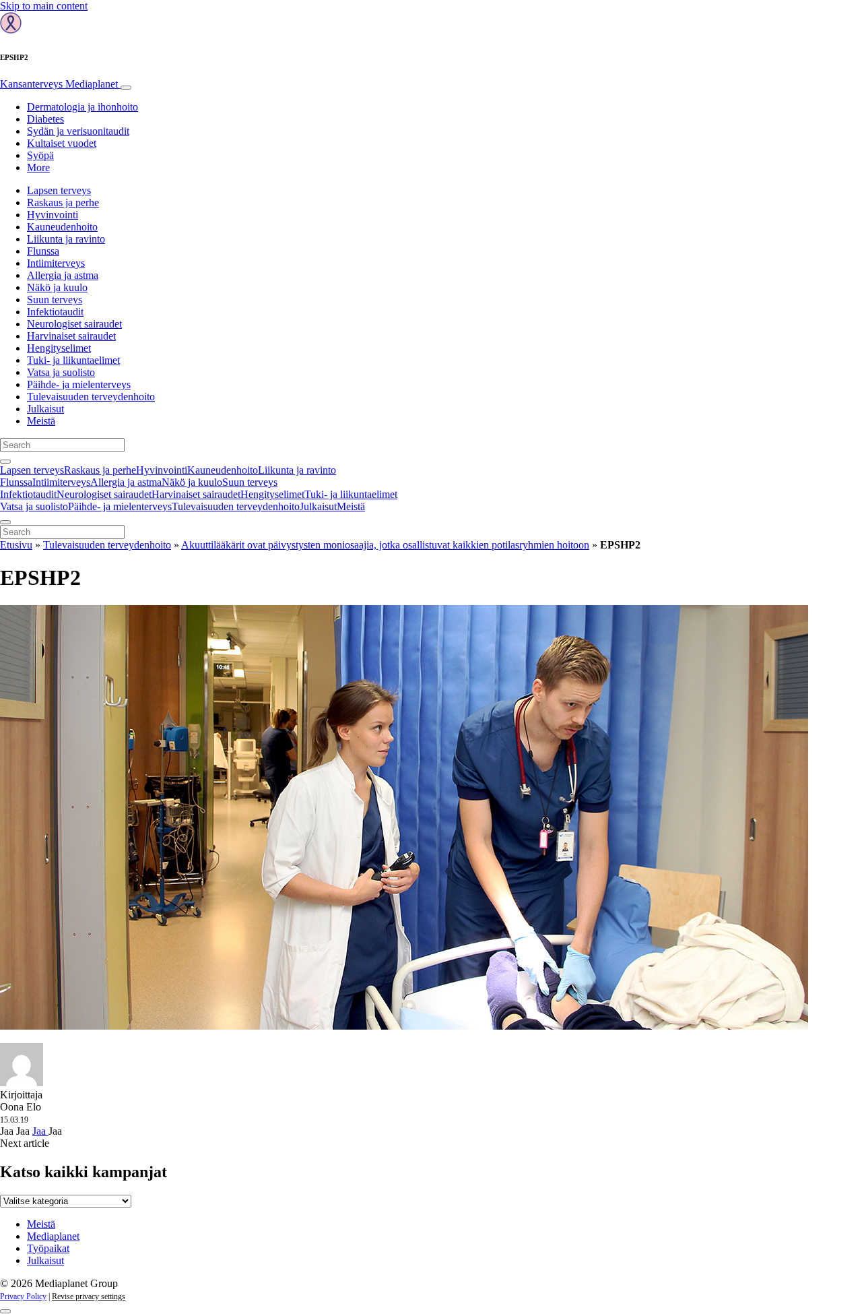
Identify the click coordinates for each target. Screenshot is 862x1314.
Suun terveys (54, 299)
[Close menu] (5, 522)
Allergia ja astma (62, 275)
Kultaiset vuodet (61, 143)
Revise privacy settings (88, 1296)
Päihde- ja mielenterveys (79, 384)
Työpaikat (48, 1248)
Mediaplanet (53, 1236)
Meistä (41, 421)
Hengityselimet (59, 348)
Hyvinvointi (52, 214)
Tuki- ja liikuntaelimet (73, 360)
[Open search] (5, 462)
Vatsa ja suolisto (61, 372)
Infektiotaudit (55, 311)
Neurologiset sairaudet (74, 324)
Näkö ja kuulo (57, 287)
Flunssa (43, 251)
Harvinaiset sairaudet (71, 336)
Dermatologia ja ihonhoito (82, 107)
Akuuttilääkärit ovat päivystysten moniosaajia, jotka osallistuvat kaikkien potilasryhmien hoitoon (385, 545)
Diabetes (45, 119)
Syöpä (40, 155)
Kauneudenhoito (62, 226)
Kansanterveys (59, 84)
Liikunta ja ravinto (66, 239)
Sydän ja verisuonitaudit (78, 131)
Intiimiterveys (56, 263)
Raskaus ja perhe (63, 202)
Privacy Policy (23, 1296)
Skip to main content (44, 5)
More (38, 167)
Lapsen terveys (59, 190)
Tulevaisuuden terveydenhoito (91, 396)
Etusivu (16, 545)
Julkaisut (45, 408)
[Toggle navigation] (126, 88)
